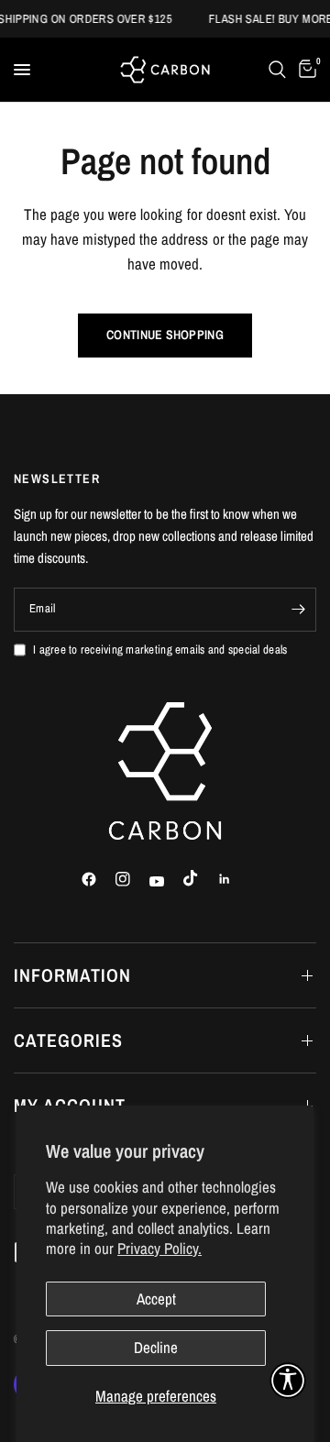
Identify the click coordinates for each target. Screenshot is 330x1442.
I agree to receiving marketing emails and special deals (160, 649)
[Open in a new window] (97, 879)
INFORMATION (72, 975)
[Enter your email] (298, 610)
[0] (304, 70)
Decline (156, 1347)
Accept (156, 1298)
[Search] (277, 70)
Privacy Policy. (159, 1248)
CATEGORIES (68, 1040)
